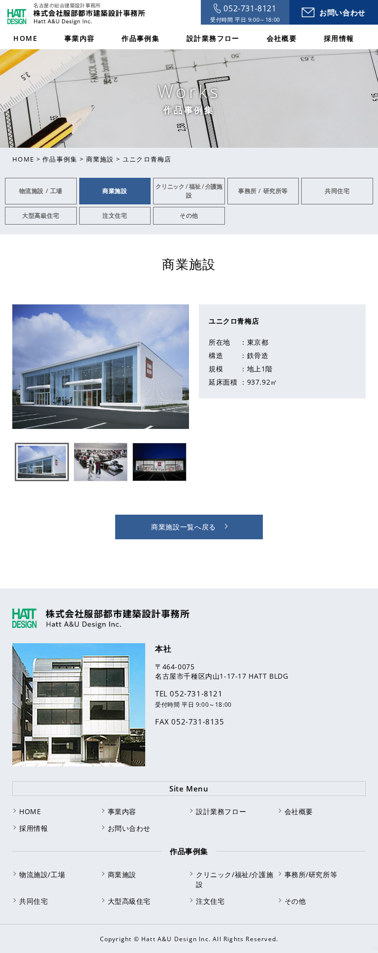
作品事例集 (60, 159)
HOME (23, 159)
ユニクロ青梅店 (147, 159)
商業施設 (100, 159)
